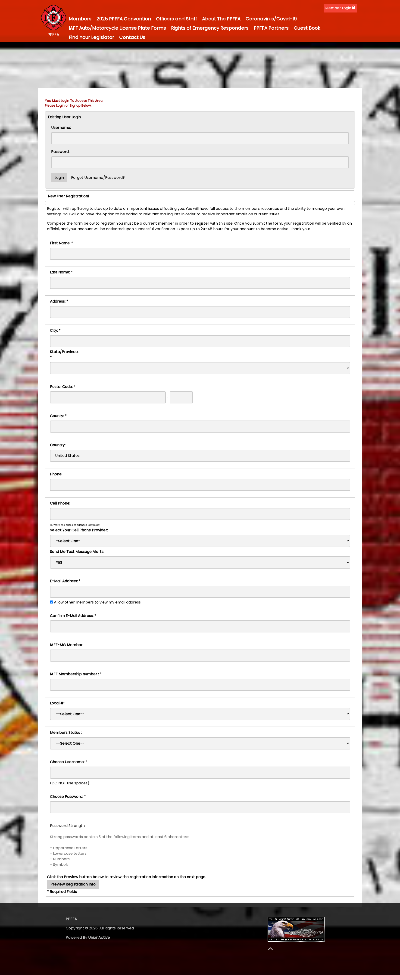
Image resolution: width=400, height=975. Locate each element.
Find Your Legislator (91, 37)
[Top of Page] (270, 948)
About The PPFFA (221, 18)
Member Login (338, 8)
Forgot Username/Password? (98, 177)
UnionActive (99, 937)
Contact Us (132, 37)
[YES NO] (200, 562)
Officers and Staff (176, 18)
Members (80, 18)
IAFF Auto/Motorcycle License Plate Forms (117, 28)
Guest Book (307, 28)
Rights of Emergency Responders (210, 28)
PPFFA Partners (271, 28)
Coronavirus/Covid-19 (271, 18)
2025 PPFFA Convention (124, 18)
